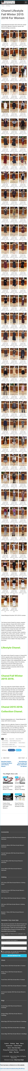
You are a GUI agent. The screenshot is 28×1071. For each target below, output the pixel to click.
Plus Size (16, 1052)
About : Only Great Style (14, 1047)
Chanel (6, 738)
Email (2, 945)
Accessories (18, 794)
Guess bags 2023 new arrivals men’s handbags (13, 1027)
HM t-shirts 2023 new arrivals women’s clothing (13, 898)
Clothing (12, 1043)
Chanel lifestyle (22, 742)
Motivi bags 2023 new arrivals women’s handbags (13, 1021)
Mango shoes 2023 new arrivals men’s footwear (13, 965)
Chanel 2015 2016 (19, 738)
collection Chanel (21, 746)
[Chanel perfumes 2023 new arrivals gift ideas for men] (20, 796)
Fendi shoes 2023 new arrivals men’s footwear (13, 979)
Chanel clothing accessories (15, 740)
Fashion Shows (6, 794)
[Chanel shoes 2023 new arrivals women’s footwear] (8, 780)
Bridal (10, 1052)
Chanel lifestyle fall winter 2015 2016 (9, 746)
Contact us (22, 1050)
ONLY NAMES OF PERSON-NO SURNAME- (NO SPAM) (13, 934)
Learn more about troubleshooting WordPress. (12, 1068)
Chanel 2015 (11, 738)
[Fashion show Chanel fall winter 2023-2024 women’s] (8, 796)
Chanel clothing (5, 740)
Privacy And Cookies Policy (10, 1050)
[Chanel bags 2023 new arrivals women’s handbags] (20, 780)
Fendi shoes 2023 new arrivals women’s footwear (14, 985)
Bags (16, 777)
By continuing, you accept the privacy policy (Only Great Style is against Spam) (13, 952)
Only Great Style (19, 1060)
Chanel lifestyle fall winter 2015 (8, 744)
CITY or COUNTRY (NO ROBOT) (9, 940)
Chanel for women (13, 742)
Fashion (6, 1043)
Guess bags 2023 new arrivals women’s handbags (14, 1033)
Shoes (4, 777)
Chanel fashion (5, 742)
